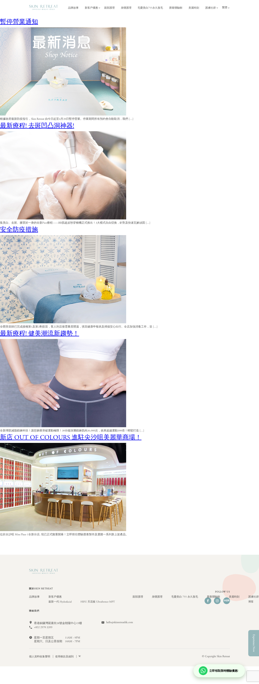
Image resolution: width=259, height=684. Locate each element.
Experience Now (253, 643)
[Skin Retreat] (43, 9)
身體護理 (126, 8)
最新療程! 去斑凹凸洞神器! (37, 126)
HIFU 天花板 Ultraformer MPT (98, 601)
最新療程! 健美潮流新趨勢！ (39, 334)
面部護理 (109, 8)
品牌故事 (73, 8)
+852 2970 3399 (43, 627)
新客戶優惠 (91, 8)
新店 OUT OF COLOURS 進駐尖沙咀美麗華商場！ (70, 438)
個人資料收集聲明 (40, 656)
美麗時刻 (194, 8)
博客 (251, 601)
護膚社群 (210, 8)
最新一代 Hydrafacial (60, 601)
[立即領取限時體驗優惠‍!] (219, 675)
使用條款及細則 (64, 656)
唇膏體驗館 (175, 8)
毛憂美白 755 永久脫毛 (184, 596)
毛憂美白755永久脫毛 (150, 8)
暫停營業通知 (19, 22)
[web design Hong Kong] (80, 656)
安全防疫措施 (19, 230)
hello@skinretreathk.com (119, 622)
